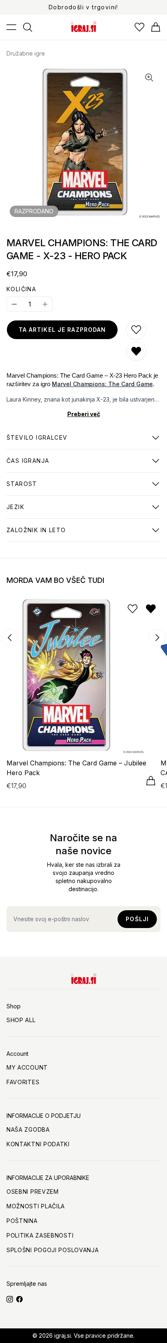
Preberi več (83, 413)
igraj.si (62, 1335)
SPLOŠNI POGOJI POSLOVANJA (52, 1249)
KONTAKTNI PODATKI (38, 1144)
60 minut (27, 465)
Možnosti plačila (35, 1206)
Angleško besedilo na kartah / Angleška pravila (79, 511)
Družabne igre (25, 53)
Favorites (22, 1082)
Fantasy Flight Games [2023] (50, 534)
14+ (21, 488)
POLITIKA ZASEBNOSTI (39, 1235)
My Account (27, 1067)
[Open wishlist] (139, 27)
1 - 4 (36, 441)
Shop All (21, 1019)
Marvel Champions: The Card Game (102, 383)
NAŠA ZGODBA (28, 1129)
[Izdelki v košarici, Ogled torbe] (156, 27)
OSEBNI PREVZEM (32, 1191)
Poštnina (22, 1220)
